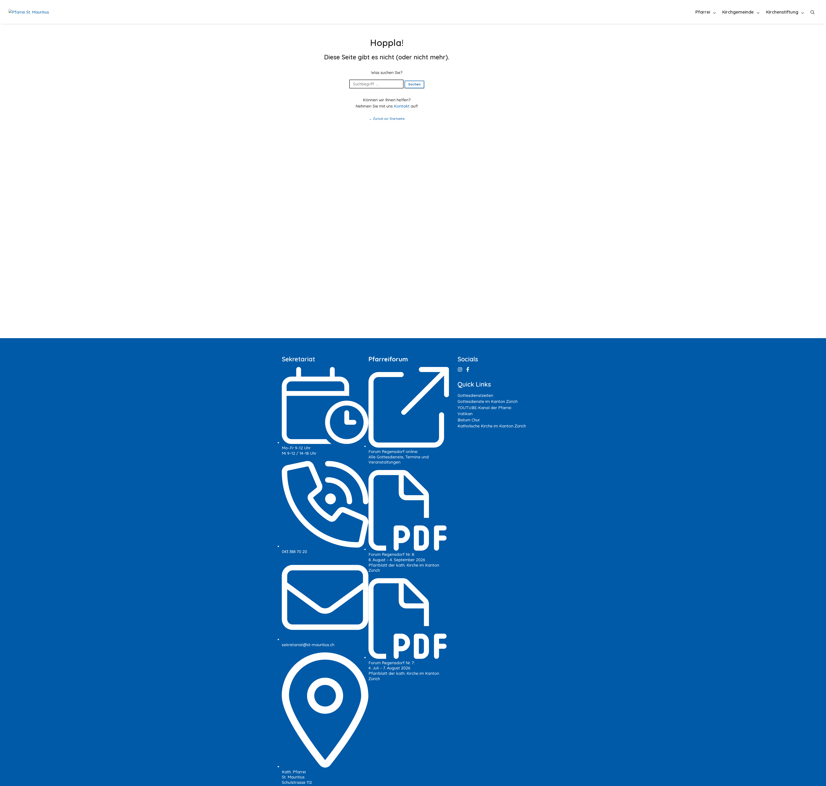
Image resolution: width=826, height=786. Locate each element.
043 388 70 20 (294, 551)
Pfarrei (702, 12)
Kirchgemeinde (738, 12)
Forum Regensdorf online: (393, 451)
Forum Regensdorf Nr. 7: (391, 662)
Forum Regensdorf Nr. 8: (391, 554)
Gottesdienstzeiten (475, 395)
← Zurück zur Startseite (387, 119)
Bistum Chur (469, 419)
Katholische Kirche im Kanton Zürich (492, 425)
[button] (812, 11)
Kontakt (402, 106)
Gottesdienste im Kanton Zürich (488, 401)
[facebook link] (468, 369)
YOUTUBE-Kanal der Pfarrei (484, 407)
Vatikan (465, 413)
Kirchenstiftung (782, 12)
